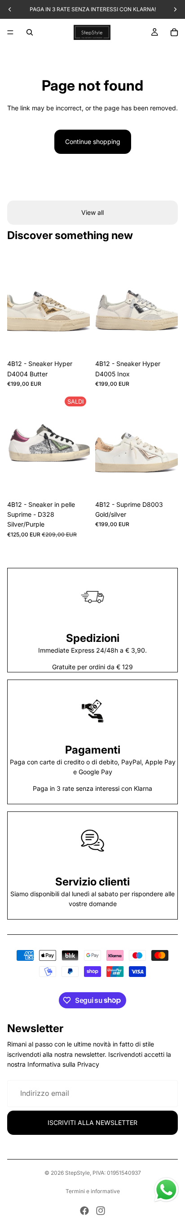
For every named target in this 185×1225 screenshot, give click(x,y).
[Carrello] (174, 32)
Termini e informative (93, 1191)
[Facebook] (84, 1210)
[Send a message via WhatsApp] (166, 1190)
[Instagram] (100, 1210)
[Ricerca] (30, 32)
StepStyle (77, 1172)
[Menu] (10, 32)
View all (92, 212)
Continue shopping (92, 141)
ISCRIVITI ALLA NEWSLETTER (92, 1122)
